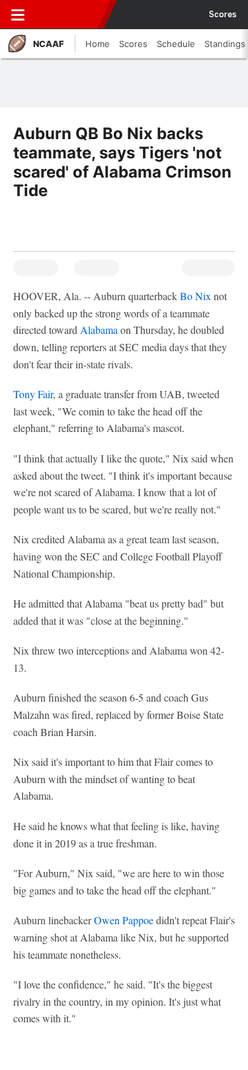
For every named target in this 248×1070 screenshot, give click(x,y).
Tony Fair (33, 394)
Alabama (100, 330)
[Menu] (18, 14)
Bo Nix (195, 296)
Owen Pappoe (123, 920)
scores (223, 14)
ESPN (70, 14)
